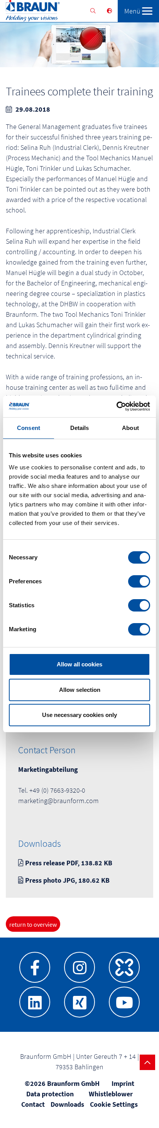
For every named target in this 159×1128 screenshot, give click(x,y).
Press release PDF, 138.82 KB (68, 862)
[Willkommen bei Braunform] (30, 12)
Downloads (67, 1104)
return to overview (33, 924)
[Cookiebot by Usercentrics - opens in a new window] (116, 406)
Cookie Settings (114, 1104)
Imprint (123, 1083)
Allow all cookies (79, 664)
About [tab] (130, 428)
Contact (33, 1104)
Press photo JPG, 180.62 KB (67, 880)
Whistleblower (111, 1093)
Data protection (50, 1093)
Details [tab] (79, 428)
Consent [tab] (28, 428)
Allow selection (79, 689)
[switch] (139, 581)
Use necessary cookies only (79, 715)
